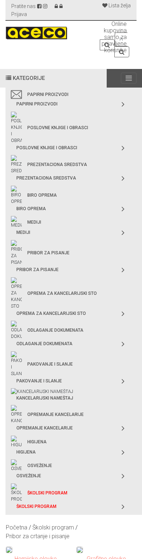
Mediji (34, 222)
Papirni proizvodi (47, 94)
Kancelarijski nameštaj (44, 398)
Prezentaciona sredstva (57, 164)
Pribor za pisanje (48, 252)
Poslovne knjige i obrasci (57, 127)
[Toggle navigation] (129, 78)
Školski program (47, 493)
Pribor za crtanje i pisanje (38, 536)
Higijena (37, 441)
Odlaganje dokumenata (55, 330)
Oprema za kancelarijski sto (62, 293)
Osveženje (39, 465)
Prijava (19, 14)
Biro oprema (42, 195)
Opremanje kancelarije (55, 414)
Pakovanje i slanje (50, 364)
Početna (16, 527)
